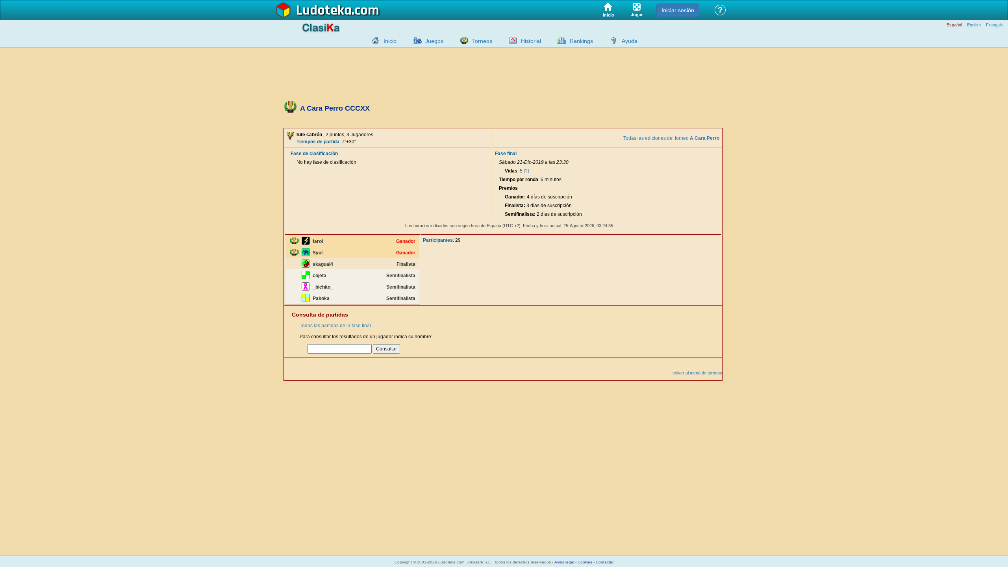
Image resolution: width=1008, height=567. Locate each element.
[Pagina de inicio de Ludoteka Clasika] (374, 40)
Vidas (511, 171)
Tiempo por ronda (518, 179)
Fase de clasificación (314, 153)
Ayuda (629, 41)
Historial (531, 41)
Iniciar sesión (678, 10)
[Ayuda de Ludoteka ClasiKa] (612, 40)
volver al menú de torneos (697, 373)
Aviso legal (564, 562)
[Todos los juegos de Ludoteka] (415, 40)
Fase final (506, 153)
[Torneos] (462, 40)
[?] (526, 171)
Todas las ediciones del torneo (671, 138)
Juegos (434, 41)
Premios (508, 188)
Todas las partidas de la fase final (335, 325)
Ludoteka (324, 11)
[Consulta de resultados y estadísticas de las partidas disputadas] (511, 40)
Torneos (482, 41)
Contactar (604, 562)
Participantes (438, 240)
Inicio (390, 41)
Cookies (585, 562)
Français (994, 25)
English (974, 25)
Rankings (581, 41)
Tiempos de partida (317, 142)
